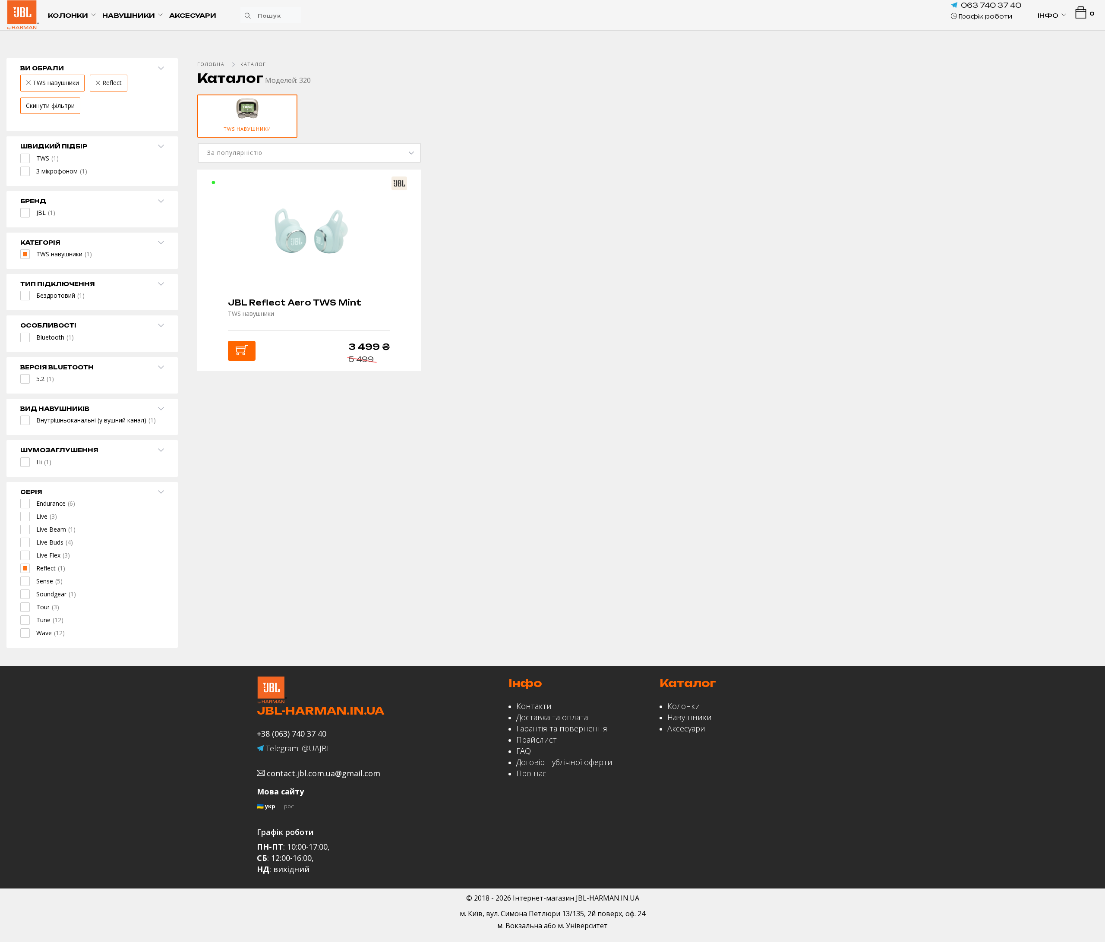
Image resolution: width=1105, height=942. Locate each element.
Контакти (534, 706)
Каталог (253, 64)
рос (289, 806)
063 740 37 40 (991, 5)
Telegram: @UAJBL (297, 748)
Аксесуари (192, 15)
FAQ (523, 751)
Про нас (531, 773)
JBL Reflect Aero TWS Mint (294, 302)
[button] (981, 16)
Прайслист (536, 739)
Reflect (111, 83)
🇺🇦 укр (266, 806)
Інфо (1048, 15)
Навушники (128, 15)
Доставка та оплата (552, 717)
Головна (211, 64)
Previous (195, 125)
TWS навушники (55, 83)
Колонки (68, 15)
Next (1095, 125)
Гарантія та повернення (561, 728)
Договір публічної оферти (564, 762)
